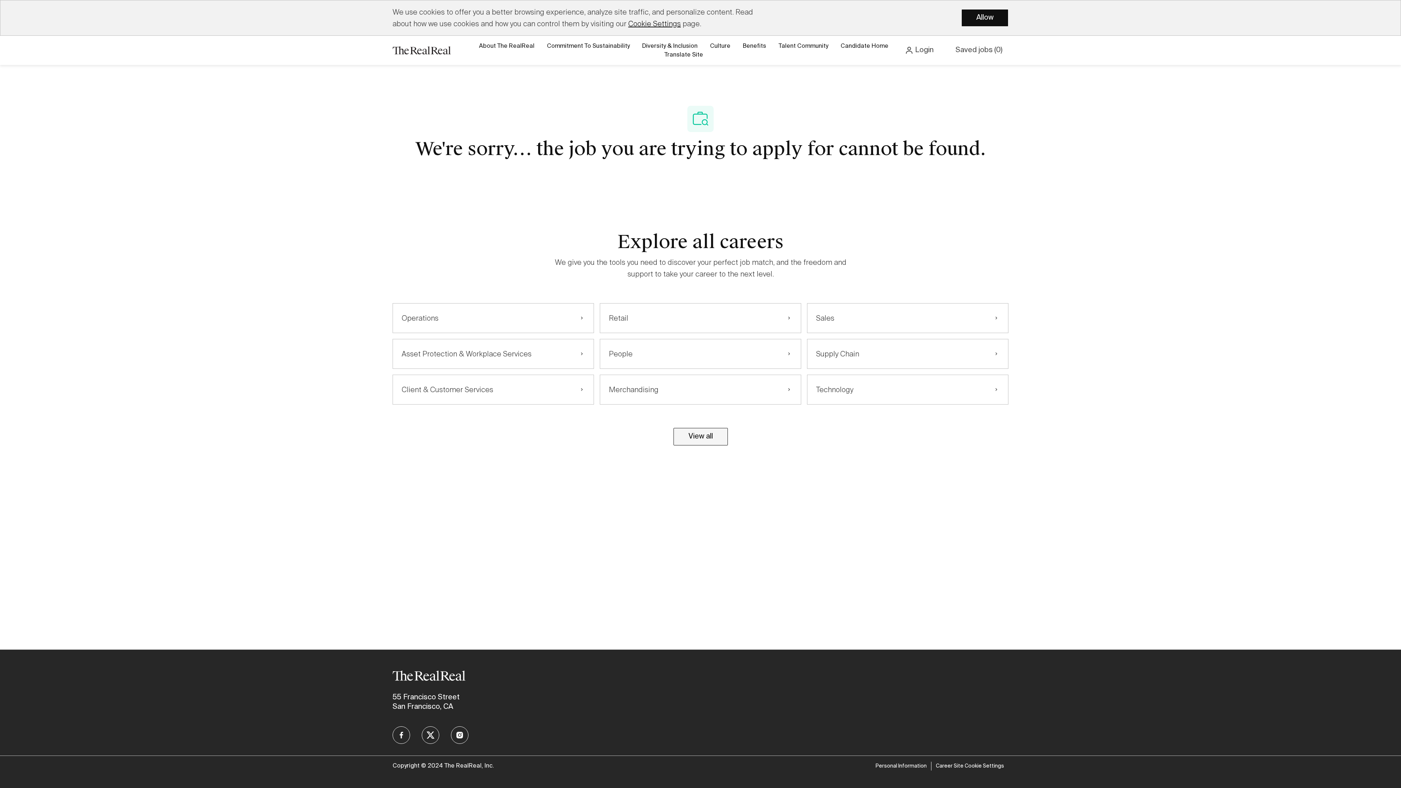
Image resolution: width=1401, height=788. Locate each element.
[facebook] (401, 735)
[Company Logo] (422, 50)
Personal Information (901, 766)
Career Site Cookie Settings (970, 766)
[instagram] (459, 735)
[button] (919, 50)
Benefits (754, 46)
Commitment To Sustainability (588, 46)
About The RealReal (506, 46)
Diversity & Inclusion (670, 46)
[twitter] (430, 735)
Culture (720, 46)
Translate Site (683, 55)
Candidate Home (864, 46)
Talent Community (803, 46)
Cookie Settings (654, 23)
